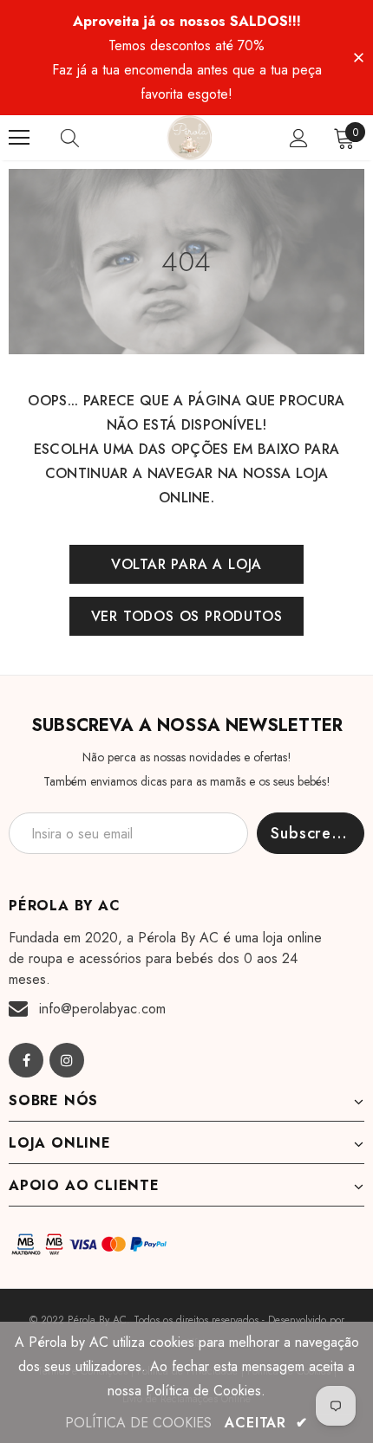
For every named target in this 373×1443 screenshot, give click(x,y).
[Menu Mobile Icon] (19, 137)
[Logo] (189, 137)
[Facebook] (26, 1060)
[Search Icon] (87, 138)
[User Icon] (299, 138)
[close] (358, 56)
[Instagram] (66, 1060)
